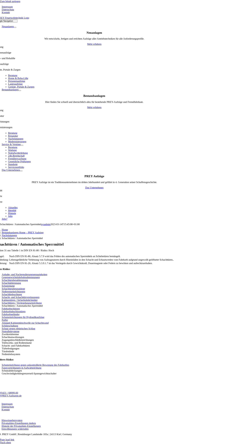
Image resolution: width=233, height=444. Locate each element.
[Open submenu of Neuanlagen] (15, 27)
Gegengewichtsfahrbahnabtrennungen (21, 277)
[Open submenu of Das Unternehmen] (21, 170)
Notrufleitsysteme (10, 331)
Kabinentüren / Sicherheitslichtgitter (20, 300)
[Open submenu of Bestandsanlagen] (20, 90)
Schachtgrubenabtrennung (15, 280)
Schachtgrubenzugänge (13, 288)
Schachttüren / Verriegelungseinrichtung (22, 303)
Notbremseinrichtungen (13, 291)
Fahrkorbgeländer (10, 314)
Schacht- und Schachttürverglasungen (20, 297)
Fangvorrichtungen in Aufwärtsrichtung (21, 367)
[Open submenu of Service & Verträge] (22, 145)
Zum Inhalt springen (10, 1)
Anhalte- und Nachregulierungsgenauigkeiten (24, 274)
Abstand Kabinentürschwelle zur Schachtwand (25, 323)
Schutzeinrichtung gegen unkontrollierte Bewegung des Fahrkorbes (35, 365)
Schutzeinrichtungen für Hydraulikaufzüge (23, 317)
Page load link (7, 439)
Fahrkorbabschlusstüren (14, 311)
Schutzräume (8, 286)
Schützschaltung (10, 325)
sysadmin (45, 224)
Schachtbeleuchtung (12, 294)
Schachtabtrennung (11, 283)
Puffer (5, 320)
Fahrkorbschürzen (11, 308)
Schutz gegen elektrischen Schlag (18, 328)
